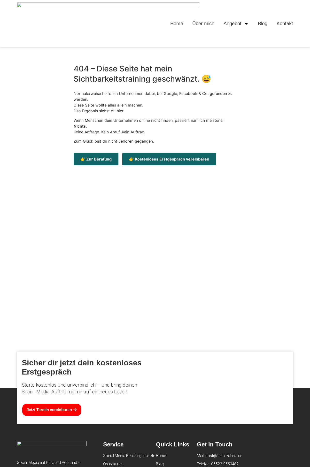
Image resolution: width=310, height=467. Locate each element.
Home (176, 23)
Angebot (232, 23)
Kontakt (285, 23)
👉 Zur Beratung (96, 159)
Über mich (203, 23)
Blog (262, 23)
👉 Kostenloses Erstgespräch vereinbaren (169, 159)
